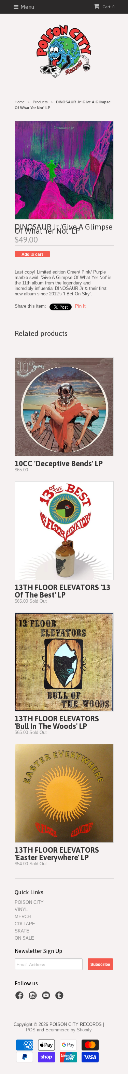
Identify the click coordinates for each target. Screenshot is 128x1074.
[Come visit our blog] (60, 997)
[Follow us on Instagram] (34, 997)
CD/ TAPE (25, 923)
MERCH (23, 916)
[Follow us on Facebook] (20, 997)
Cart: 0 (107, 6)
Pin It (80, 306)
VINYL (21, 909)
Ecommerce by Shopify (68, 1029)
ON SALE (24, 938)
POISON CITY (29, 902)
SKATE (22, 930)
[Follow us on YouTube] (47, 997)
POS (30, 1029)
